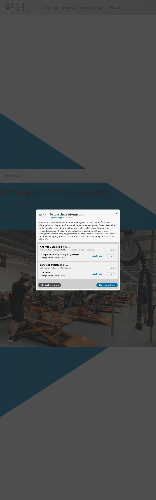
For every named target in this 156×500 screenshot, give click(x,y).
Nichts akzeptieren (50, 285)
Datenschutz (67, 217)
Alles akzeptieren (107, 285)
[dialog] (78, 250)
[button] (108, 250)
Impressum (55, 217)
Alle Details (97, 256)
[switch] (111, 250)
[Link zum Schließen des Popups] (117, 214)
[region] (78, 262)
